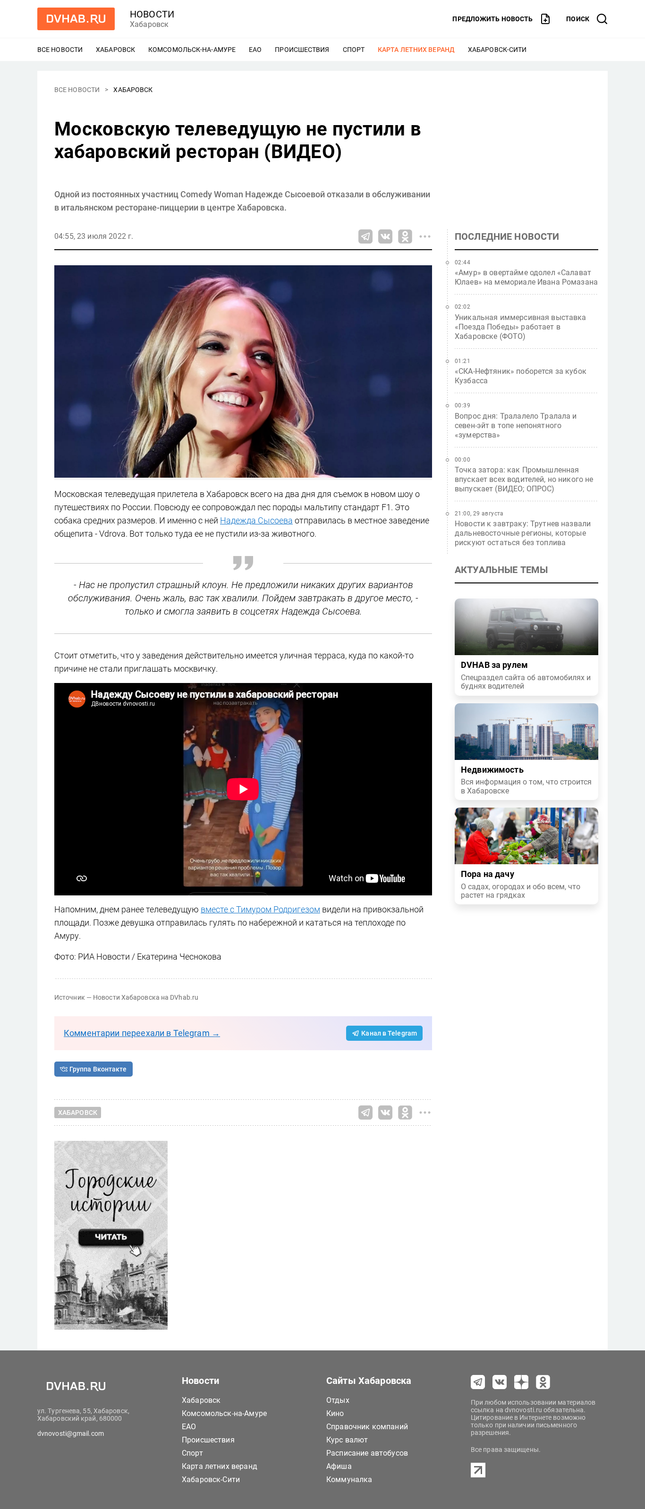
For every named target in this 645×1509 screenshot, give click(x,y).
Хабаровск (115, 49)
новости (152, 14)
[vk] (499, 1382)
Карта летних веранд (416, 49)
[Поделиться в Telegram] (365, 236)
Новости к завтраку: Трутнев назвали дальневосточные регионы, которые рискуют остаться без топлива (523, 533)
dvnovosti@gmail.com (70, 1433)
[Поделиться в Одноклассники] (405, 236)
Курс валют (347, 1439)
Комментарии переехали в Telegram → (142, 1033)
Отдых (337, 1400)
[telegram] (478, 1382)
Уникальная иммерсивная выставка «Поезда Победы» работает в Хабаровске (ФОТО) (520, 327)
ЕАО (255, 49)
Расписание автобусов (367, 1453)
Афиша (339, 1466)
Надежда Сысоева (256, 520)
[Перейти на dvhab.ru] (76, 19)
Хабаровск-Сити (497, 49)
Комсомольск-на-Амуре (192, 49)
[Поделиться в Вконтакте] (385, 236)
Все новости (60, 49)
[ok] (543, 1382)
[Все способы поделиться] (425, 236)
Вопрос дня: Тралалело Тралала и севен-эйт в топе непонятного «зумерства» (516, 425)
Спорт (354, 49)
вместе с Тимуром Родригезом (260, 909)
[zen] (521, 1382)
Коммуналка (349, 1479)
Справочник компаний (367, 1426)
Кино (335, 1413)
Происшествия (302, 49)
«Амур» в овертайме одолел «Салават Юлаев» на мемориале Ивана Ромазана (526, 277)
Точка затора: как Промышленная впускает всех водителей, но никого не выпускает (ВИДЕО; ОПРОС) (524, 479)
